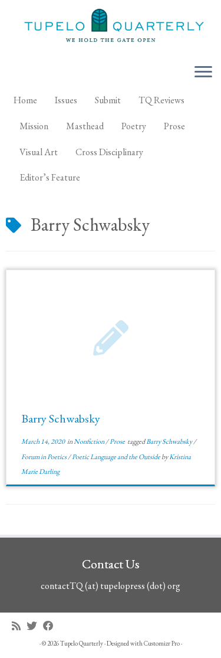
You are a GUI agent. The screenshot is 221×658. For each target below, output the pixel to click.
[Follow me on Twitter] (35, 626)
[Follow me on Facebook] (51, 626)
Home (25, 100)
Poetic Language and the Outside (116, 456)
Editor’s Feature (49, 177)
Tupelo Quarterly (81, 643)
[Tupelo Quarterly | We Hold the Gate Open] (110, 27)
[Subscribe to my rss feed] (19, 626)
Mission (33, 126)
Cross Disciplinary (109, 152)
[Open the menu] (203, 72)
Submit (108, 100)
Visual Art (38, 152)
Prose (174, 126)
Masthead (85, 126)
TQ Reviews (161, 100)
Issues (66, 100)
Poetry (133, 126)
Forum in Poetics (44, 456)
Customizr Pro (162, 643)
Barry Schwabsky (60, 418)
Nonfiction (89, 441)
